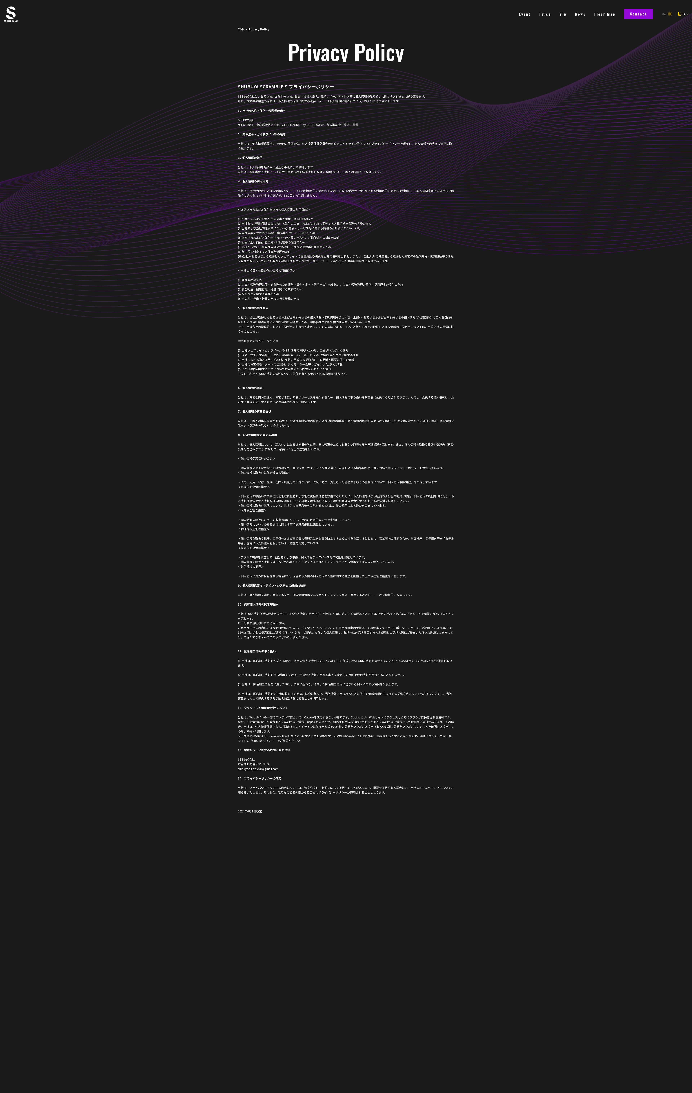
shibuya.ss (245, 769)
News (580, 14)
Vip (563, 14)
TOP (241, 29)
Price (545, 14)
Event (525, 14)
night (682, 14)
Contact (638, 14)
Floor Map (604, 14)
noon (667, 14)
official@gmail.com (265, 769)
